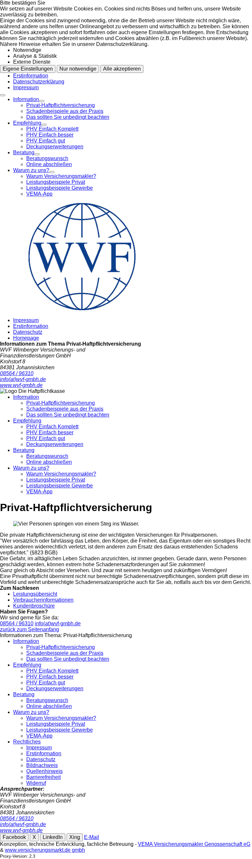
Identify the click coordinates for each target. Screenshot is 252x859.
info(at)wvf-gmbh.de (58, 623)
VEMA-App (39, 194)
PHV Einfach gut (45, 140)
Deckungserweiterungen (54, 146)
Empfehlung (27, 123)
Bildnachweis (42, 765)
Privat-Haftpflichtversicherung (60, 105)
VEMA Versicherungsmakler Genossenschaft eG (194, 844)
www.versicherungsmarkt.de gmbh (45, 850)
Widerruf (36, 783)
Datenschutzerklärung (38, 81)
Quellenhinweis (44, 771)
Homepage (26, 338)
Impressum (26, 87)
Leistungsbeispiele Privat (55, 182)
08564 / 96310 (16, 623)
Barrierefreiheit (43, 777)
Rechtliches (27, 741)
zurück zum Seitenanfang (29, 629)
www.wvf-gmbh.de (21, 830)
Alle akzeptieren (122, 69)
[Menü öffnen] (2, 95)
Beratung (23, 152)
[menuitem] (132, 108)
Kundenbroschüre (34, 606)
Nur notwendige (77, 69)
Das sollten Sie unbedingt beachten (67, 117)
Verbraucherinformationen (43, 600)
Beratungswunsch (47, 158)
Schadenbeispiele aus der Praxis (64, 111)
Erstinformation (30, 75)
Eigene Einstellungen (28, 69)
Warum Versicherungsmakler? (61, 176)
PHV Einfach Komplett (52, 129)
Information (26, 99)
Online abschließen (49, 164)
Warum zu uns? (31, 170)
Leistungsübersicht (35, 594)
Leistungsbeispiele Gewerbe (59, 188)
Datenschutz (27, 332)
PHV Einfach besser (50, 135)
